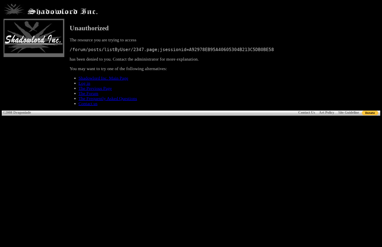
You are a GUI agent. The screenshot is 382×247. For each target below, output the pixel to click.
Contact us (87, 103)
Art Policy (326, 112)
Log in (84, 83)
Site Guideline (348, 112)
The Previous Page (95, 88)
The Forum (88, 93)
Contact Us (306, 112)
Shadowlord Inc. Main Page (103, 78)
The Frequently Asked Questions (107, 98)
